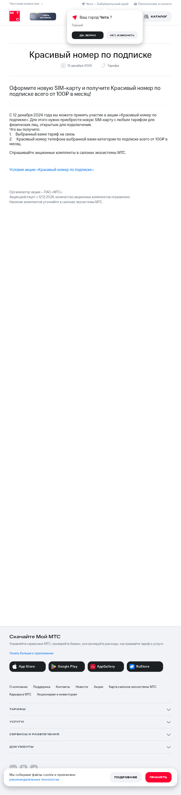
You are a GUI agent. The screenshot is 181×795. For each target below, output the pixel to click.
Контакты (63, 687)
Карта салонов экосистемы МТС (132, 687)
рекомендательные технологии (34, 779)
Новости (82, 687)
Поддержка (41, 687)
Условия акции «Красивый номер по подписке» (51, 170)
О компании (18, 687)
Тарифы (113, 65)
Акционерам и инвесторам (57, 694)
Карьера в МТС (20, 694)
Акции (98, 687)
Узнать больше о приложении (31, 653)
